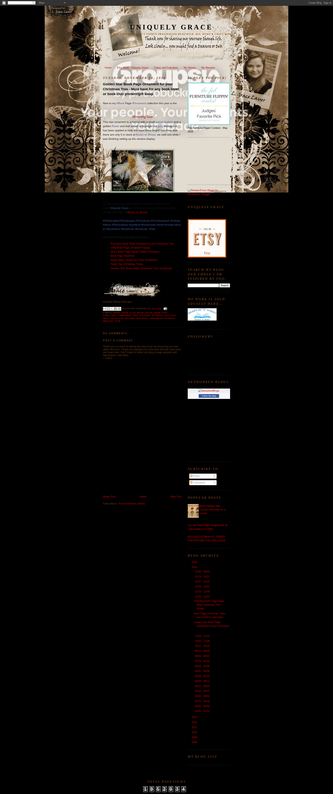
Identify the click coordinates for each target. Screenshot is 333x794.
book (117, 313)
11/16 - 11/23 (202, 596)
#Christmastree (160, 220)
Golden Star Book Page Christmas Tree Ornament (141, 268)
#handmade (148, 224)
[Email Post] (165, 308)
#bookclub (141, 228)
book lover (144, 313)
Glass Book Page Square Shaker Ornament (135, 251)
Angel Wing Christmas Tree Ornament (134, 259)
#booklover (127, 228)
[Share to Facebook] (116, 309)
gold (160, 126)
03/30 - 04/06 (202, 696)
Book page (161, 313)
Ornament (156, 318)
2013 (195, 717)
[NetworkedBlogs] (208, 390)
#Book (120, 103)
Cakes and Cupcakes (166, 67)
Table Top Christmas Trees (127, 264)
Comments (198, 482)
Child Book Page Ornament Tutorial (131, 247)
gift (166, 315)
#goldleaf (134, 224)
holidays (142, 318)
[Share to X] (112, 309)
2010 (195, 732)
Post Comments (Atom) (132, 503)
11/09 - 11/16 (202, 636)
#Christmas (143, 220)
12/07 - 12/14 (202, 581)
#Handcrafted (111, 220)
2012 (195, 722)
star (117, 321)
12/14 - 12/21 (202, 576)
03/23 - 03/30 (202, 701)
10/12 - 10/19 (202, 646)
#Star (152, 228)
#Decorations (120, 224)
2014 (195, 567)
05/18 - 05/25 (202, 676)
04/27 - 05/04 (202, 686)
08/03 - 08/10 (202, 656)
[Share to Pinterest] (119, 309)
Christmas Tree (128, 315)
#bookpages (127, 220)
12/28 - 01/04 (202, 571)
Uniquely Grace (171, 27)
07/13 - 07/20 (202, 661)
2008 (195, 742)
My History (190, 67)
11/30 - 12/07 (202, 586)
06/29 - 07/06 (202, 666)
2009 (195, 737)
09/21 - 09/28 (202, 651)
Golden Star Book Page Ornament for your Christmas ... (211, 626)
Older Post (176, 496)
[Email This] (105, 309)
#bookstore (113, 228)
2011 (195, 727)
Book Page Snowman (123, 255)
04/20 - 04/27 (202, 691)
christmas (109, 315)
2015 (195, 562)
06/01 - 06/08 (202, 671)
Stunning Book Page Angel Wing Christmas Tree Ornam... (209, 605)
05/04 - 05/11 (202, 681)
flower (115, 126)
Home (108, 67)
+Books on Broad (136, 212)
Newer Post (109, 496)
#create (169, 224)
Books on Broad (146, 134)
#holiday (175, 220)
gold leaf (116, 318)
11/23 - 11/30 (202, 591)
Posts (196, 476)
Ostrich (169, 318)
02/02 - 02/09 (202, 706)
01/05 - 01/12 (202, 711)
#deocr (107, 224)
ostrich (160, 121)
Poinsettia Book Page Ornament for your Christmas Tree (142, 243)
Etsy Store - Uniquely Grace (132, 67)
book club (128, 313)
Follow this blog (209, 396)
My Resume (208, 67)
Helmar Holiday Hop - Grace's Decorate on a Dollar (211, 509)
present (108, 321)
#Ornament (139, 103)
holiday (130, 318)
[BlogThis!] (108, 309)
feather (168, 121)
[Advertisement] (132, 468)
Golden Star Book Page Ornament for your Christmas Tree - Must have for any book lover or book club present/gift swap (141, 89)
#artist (160, 224)
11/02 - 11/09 (202, 641)
